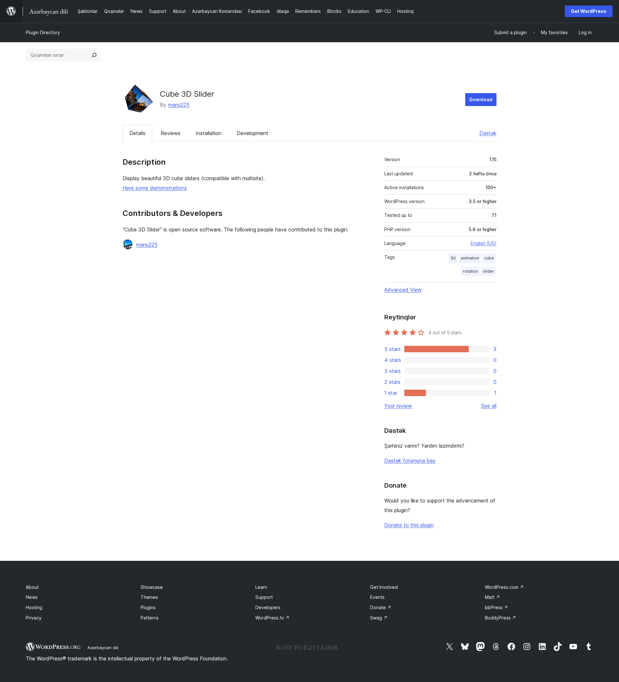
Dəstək (487, 133)
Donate (380, 607)
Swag (379, 617)
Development (252, 133)
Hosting (34, 607)
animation (470, 258)
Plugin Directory (43, 32)
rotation (470, 271)
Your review (398, 406)
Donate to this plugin (409, 525)
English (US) (483, 243)
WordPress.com (504, 587)
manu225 (179, 105)
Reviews (171, 133)
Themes (149, 597)
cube (489, 258)
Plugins (148, 607)
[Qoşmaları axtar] (94, 55)
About (32, 587)
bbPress (496, 607)
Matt (492, 597)
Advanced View (403, 290)
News (32, 597)
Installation (208, 133)
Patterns (150, 617)
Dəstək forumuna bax (410, 460)
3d (453, 258)
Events (377, 597)
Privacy (34, 617)
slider (488, 271)
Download (480, 99)
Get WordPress (588, 11)
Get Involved (384, 587)
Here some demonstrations (155, 188)
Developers (267, 607)
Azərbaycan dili (102, 647)
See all (488, 406)
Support (264, 597)
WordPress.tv (272, 617)
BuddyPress (500, 617)
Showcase (152, 587)
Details (137, 133)
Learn (261, 587)
